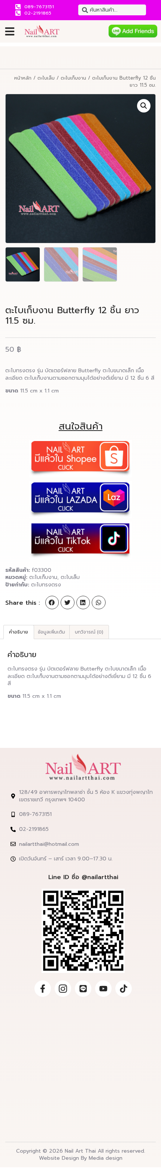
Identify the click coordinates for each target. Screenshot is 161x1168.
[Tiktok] (123, 988)
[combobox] (112, 9)
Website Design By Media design (80, 1158)
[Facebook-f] (42, 988)
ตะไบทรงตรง (46, 585)
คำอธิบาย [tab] (18, 632)
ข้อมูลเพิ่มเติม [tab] (51, 632)
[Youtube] (103, 988)
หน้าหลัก (22, 77)
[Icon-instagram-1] (63, 988)
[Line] (83, 988)
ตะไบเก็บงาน (73, 77)
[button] (10, 31)
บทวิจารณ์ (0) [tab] (89, 632)
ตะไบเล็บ (46, 77)
